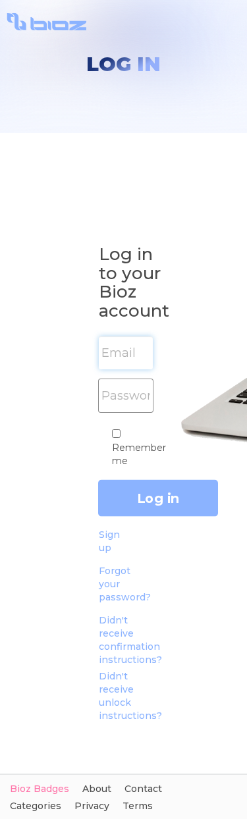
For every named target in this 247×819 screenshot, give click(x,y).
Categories (35, 806)
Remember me (139, 454)
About (96, 789)
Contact (143, 789)
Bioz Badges (39, 789)
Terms (138, 806)
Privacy (91, 806)
